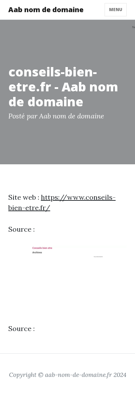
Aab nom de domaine (45, 9)
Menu (115, 10)
